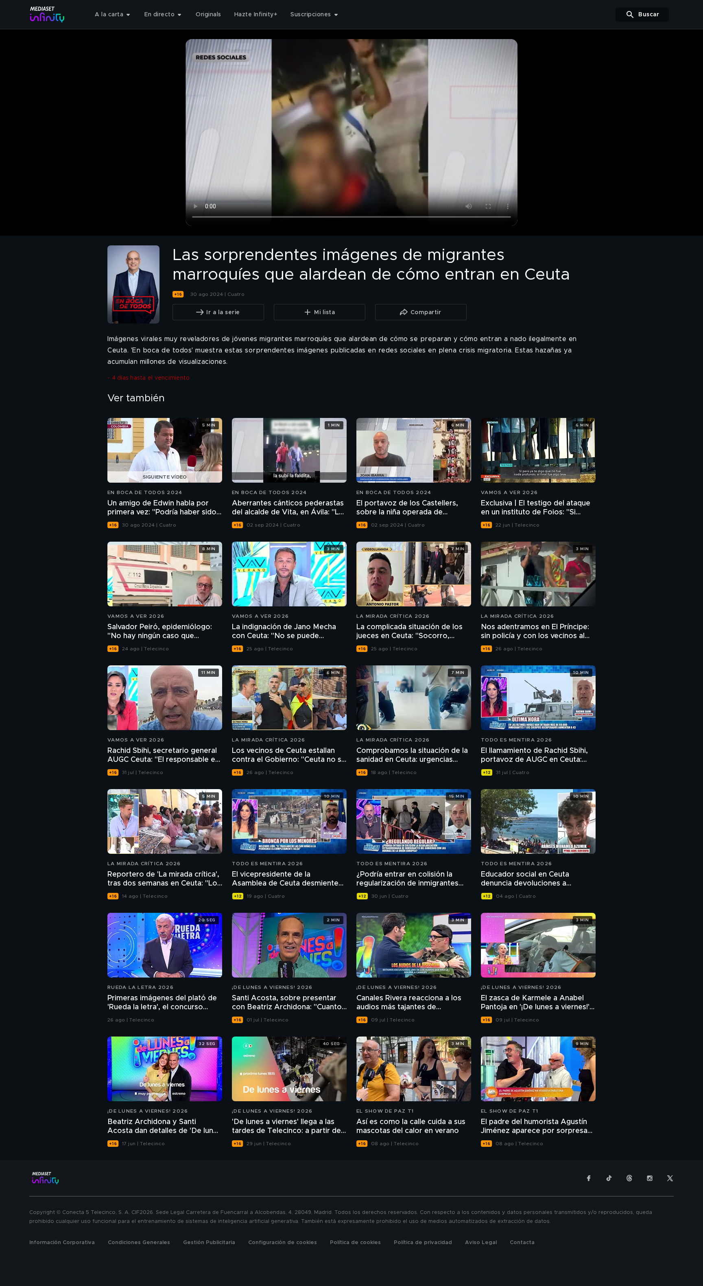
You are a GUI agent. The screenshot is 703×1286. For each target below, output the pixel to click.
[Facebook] (588, 1178)
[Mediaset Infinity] (47, 14)
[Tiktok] (609, 1178)
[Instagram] (649, 1178)
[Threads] (629, 1178)
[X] (670, 1178)
